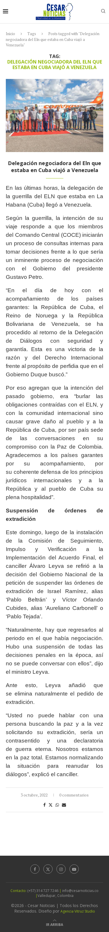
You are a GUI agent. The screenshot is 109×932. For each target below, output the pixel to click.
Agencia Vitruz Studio (77, 911)
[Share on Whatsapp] (57, 805)
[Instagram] (61, 869)
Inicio (10, 33)
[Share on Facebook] (44, 805)
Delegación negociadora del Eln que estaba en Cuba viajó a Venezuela (54, 167)
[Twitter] (48, 869)
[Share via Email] (64, 805)
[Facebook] (35, 869)
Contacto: (18, 890)
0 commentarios (74, 795)
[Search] (103, 12)
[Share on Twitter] (51, 805)
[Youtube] (74, 869)
